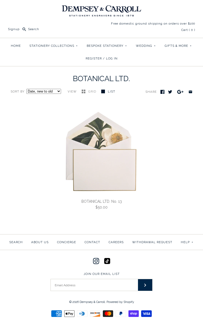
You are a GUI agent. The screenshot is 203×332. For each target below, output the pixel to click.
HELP (187, 242)
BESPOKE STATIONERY (107, 46)
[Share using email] (190, 92)
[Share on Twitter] (170, 92)
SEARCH (16, 242)
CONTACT (92, 242)
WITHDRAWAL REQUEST (152, 242)
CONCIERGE (66, 242)
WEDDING (146, 46)
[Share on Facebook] (162, 92)
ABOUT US (40, 242)
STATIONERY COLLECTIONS (53, 46)
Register (94, 58)
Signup (14, 29)
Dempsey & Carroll (92, 302)
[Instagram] (96, 261)
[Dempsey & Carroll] (101, 8)
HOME (16, 46)
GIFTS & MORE (178, 46)
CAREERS (116, 242)
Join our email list (102, 274)
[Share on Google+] (180, 92)
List (111, 91)
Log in (112, 58)
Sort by (18, 91)
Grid (92, 91)
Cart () (188, 30)
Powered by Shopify (120, 302)
